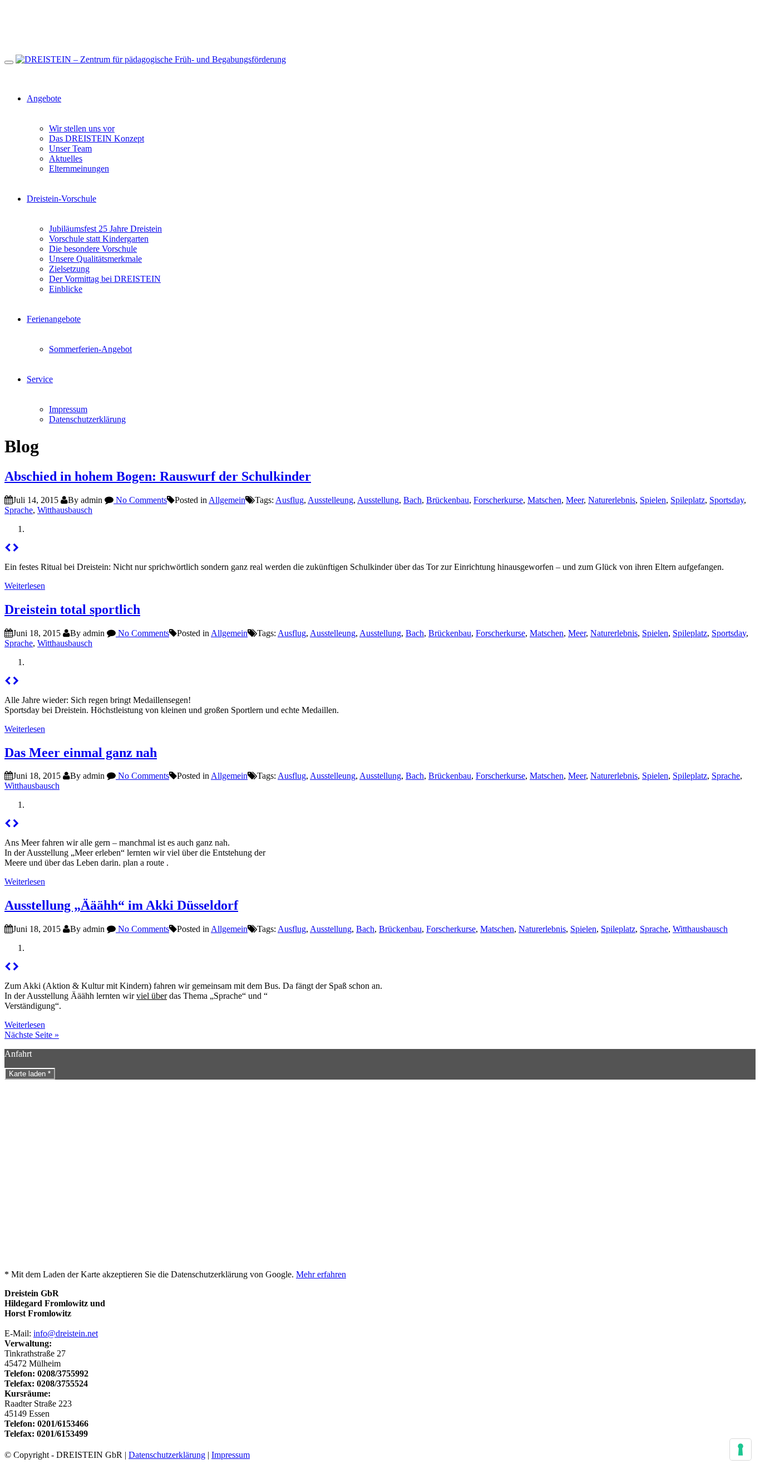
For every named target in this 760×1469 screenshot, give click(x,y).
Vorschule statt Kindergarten (99, 238)
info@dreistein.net (65, 1333)
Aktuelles (65, 158)
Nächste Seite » (31, 1034)
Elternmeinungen (79, 168)
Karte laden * (30, 1074)
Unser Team (70, 148)
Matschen (544, 500)
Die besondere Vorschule (93, 248)
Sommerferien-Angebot (90, 349)
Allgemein (227, 500)
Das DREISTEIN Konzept (96, 138)
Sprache (18, 510)
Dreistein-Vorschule (61, 198)
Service (40, 379)
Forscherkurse (498, 500)
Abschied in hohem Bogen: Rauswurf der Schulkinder (157, 476)
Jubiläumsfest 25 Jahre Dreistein (105, 228)
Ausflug (289, 500)
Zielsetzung (69, 269)
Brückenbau (447, 500)
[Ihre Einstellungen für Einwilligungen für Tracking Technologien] (740, 1449)
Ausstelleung (330, 500)
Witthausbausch (64, 510)
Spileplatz (687, 500)
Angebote (44, 98)
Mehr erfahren (321, 1274)
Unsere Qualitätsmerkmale (95, 258)
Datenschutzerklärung (87, 419)
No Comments (140, 500)
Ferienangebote (54, 319)
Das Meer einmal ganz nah (80, 752)
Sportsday (726, 500)
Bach (412, 500)
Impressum (68, 409)
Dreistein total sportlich (72, 609)
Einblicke (65, 289)
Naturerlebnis (611, 500)
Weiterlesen (24, 585)
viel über (151, 996)
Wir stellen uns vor (82, 128)
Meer (575, 500)
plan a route (143, 862)
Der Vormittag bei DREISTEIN (105, 279)
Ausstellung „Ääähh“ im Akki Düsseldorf (121, 905)
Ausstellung (378, 500)
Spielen (653, 500)
